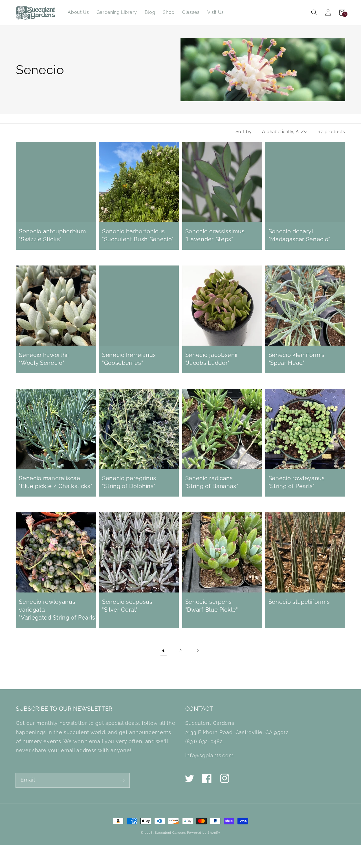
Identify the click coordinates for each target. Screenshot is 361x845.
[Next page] (197, 651)
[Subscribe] (122, 780)
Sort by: (244, 131)
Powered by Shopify (203, 833)
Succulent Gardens (170, 833)
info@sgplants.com (209, 755)
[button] (314, 12)
